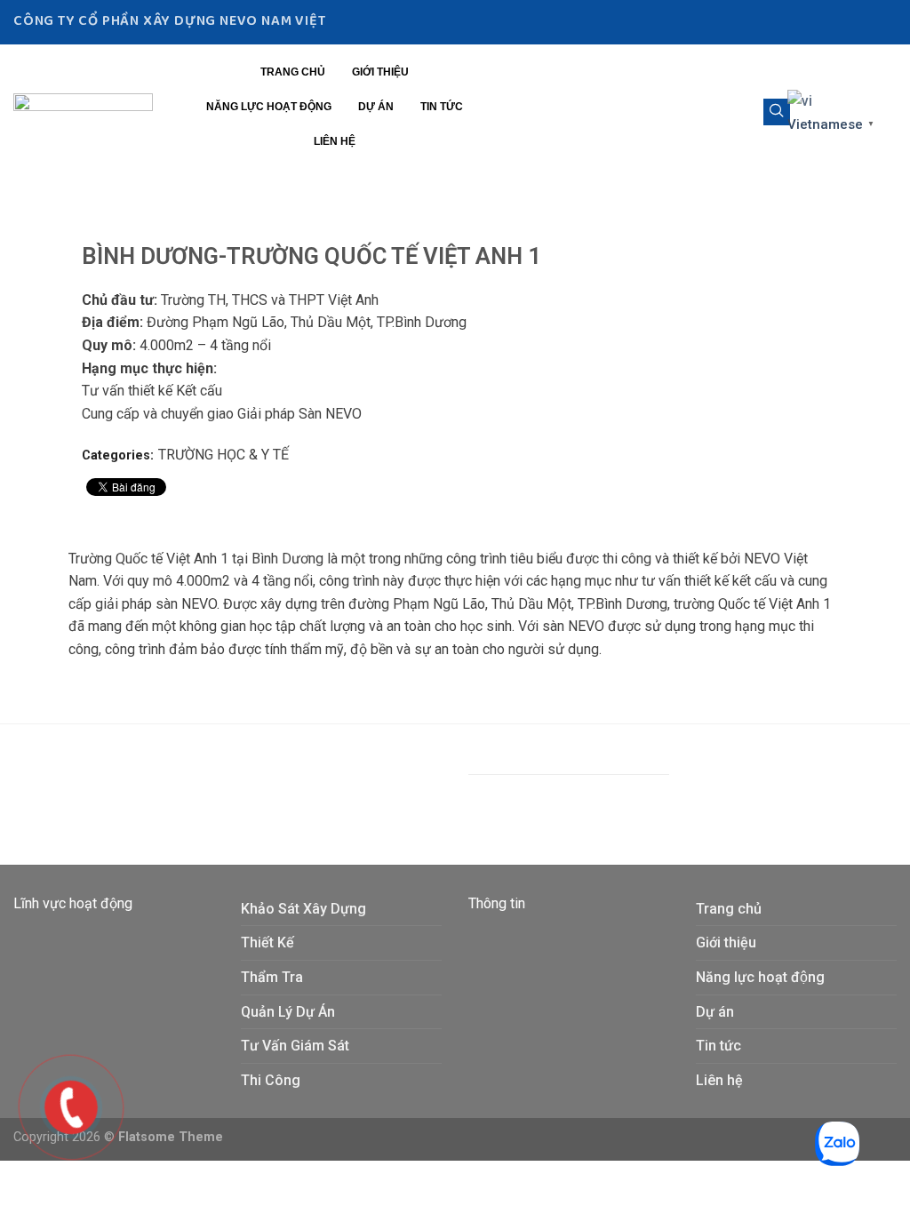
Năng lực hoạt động (268, 106)
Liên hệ (334, 141)
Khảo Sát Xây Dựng (303, 908)
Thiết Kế (267, 942)
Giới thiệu (380, 72)
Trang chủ (292, 72)
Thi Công (270, 1080)
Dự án (376, 106)
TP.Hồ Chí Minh (363, 785)
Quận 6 (285, 785)
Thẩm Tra (272, 977)
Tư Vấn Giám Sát (295, 1045)
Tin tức (441, 106)
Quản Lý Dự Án (288, 1011)
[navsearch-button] (776, 112)
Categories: (118, 455)
